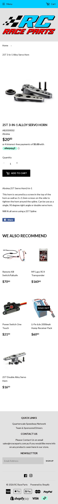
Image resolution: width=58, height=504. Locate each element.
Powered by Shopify (39, 484)
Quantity (7, 157)
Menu (9, 4)
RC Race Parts (21, 484)
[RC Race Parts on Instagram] (31, 476)
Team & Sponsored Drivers (29, 428)
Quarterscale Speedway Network (29, 423)
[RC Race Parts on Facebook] (25, 476)
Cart (53, 4)
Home (5, 45)
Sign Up (49, 461)
